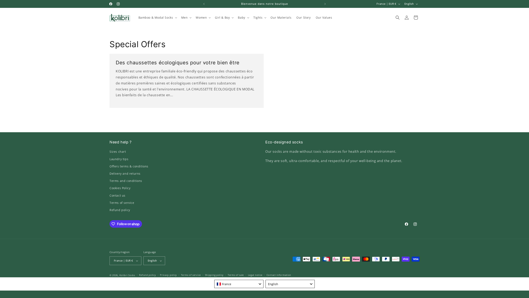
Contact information (279, 274)
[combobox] (238, 284)
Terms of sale (236, 274)
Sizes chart (118, 152)
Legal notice (255, 274)
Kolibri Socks (127, 275)
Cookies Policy (120, 188)
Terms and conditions (126, 181)
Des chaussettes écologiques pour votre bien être (177, 63)
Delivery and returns (125, 173)
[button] (157, 17)
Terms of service (122, 203)
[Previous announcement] (204, 4)
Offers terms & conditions (129, 166)
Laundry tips (119, 159)
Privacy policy (168, 274)
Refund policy (120, 210)
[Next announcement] (325, 4)
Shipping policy (214, 274)
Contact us (117, 195)
